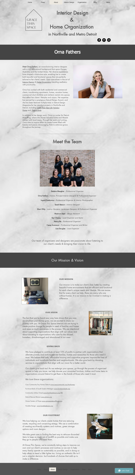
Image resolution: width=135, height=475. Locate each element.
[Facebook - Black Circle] (99, 40)
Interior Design (72, 12)
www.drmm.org (46, 397)
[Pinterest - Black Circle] (104, 40)
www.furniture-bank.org (62, 389)
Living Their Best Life (45, 108)
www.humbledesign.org (45, 406)
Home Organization (72, 26)
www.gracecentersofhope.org (52, 401)
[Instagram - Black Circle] (109, 40)
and (29, 110)
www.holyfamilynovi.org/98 (53, 393)
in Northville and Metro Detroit (72, 34)
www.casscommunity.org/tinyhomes (62, 385)
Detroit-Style (36, 110)
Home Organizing (44, 82)
